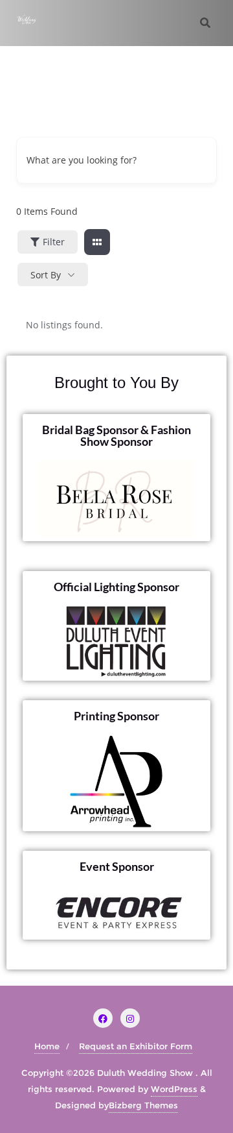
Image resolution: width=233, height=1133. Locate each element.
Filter (54, 242)
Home (47, 1046)
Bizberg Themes (143, 1105)
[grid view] (97, 242)
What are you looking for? (82, 160)
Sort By (45, 275)
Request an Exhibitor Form (135, 1046)
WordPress (174, 1089)
